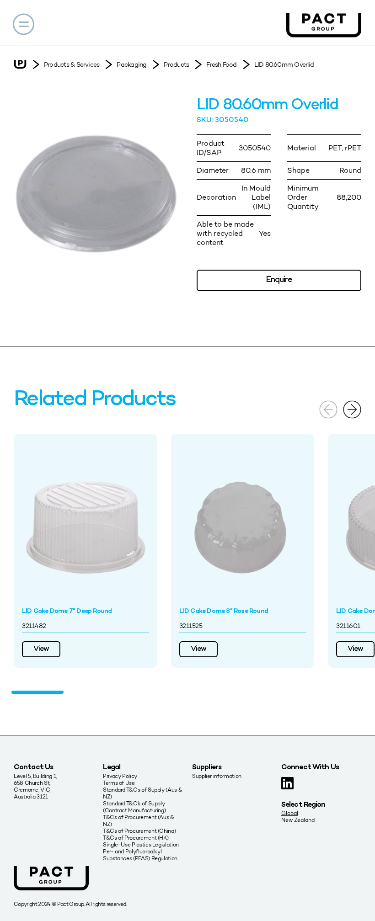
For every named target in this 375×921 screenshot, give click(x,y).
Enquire (279, 280)
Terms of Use (119, 782)
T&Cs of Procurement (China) (139, 830)
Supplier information (216, 775)
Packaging (131, 65)
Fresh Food (221, 65)
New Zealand (298, 819)
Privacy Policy (120, 775)
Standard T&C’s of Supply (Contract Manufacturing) (134, 807)
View (41, 649)
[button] (352, 408)
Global (289, 812)
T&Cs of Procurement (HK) (135, 837)
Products (176, 65)
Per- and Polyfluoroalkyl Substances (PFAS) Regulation (140, 855)
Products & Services (71, 65)
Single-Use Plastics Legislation (141, 844)
